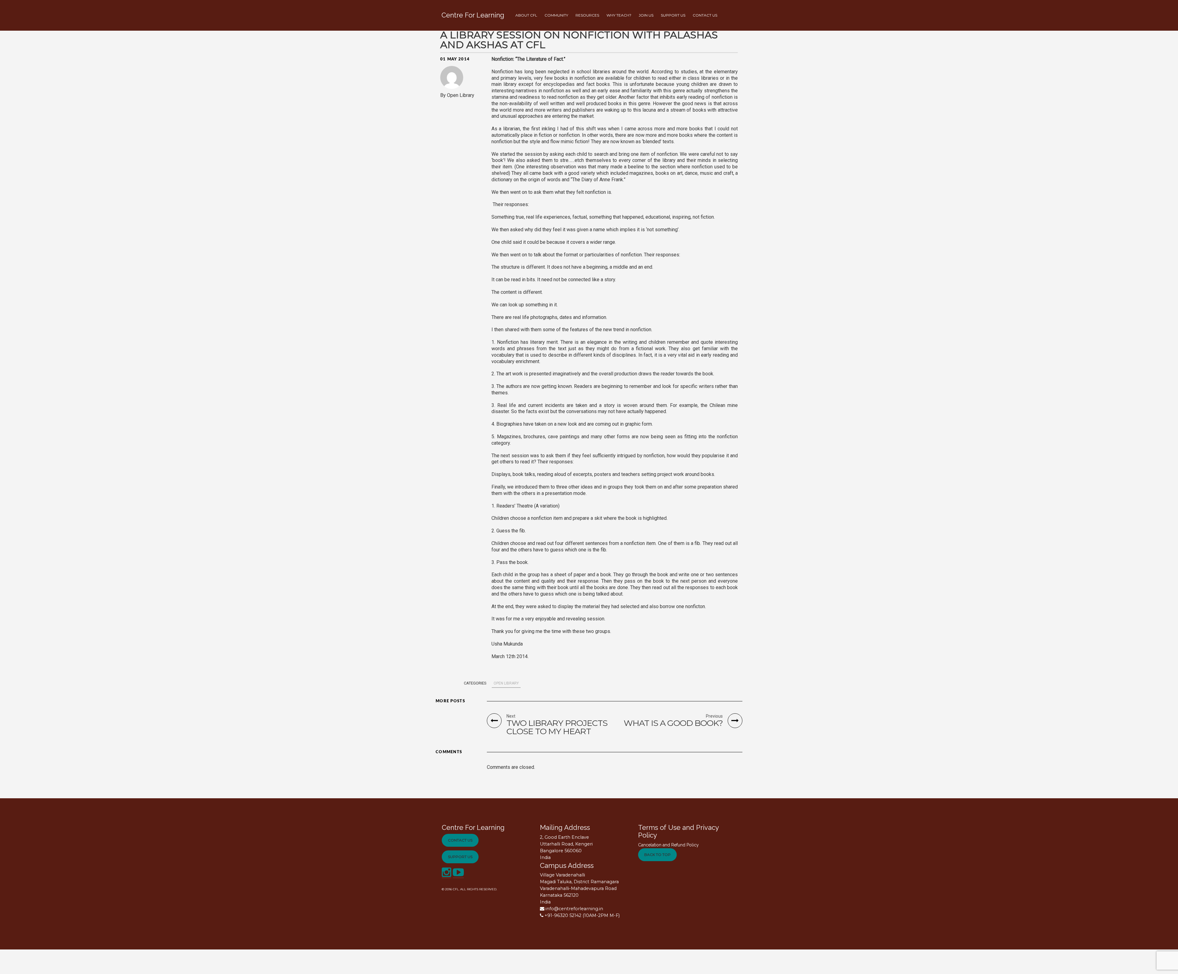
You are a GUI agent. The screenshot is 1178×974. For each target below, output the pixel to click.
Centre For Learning (473, 827)
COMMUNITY (556, 15)
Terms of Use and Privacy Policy (678, 831)
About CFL (526, 15)
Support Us (460, 856)
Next (510, 716)
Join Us (646, 15)
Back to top (657, 854)
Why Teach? (618, 15)
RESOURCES (587, 15)
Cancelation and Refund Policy (668, 844)
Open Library (506, 683)
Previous (714, 716)
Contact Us (460, 840)
